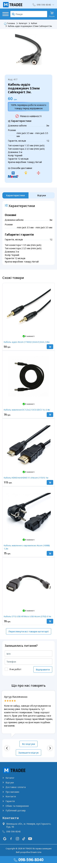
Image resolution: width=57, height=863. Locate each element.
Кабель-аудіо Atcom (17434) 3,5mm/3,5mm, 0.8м (27, 341)
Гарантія (10, 801)
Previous (7, 748)
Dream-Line (36, 852)
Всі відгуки (28, 743)
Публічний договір (16, 810)
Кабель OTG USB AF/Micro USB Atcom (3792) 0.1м (27, 616)
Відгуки (10, 782)
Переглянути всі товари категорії (29, 631)
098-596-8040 (44, 4)
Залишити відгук (28, 752)
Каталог (10, 777)
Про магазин (12, 791)
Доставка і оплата (16, 787)
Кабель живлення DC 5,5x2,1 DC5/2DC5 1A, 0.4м (27, 409)
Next (50, 748)
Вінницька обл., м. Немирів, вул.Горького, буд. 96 (28, 825)
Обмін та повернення (17, 805)
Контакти (11, 796)
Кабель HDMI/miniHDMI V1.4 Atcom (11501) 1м (26, 477)
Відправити (43, 669)
